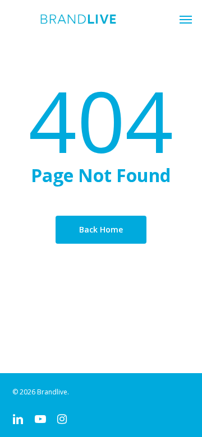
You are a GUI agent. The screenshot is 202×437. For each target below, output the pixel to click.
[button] (186, 19)
